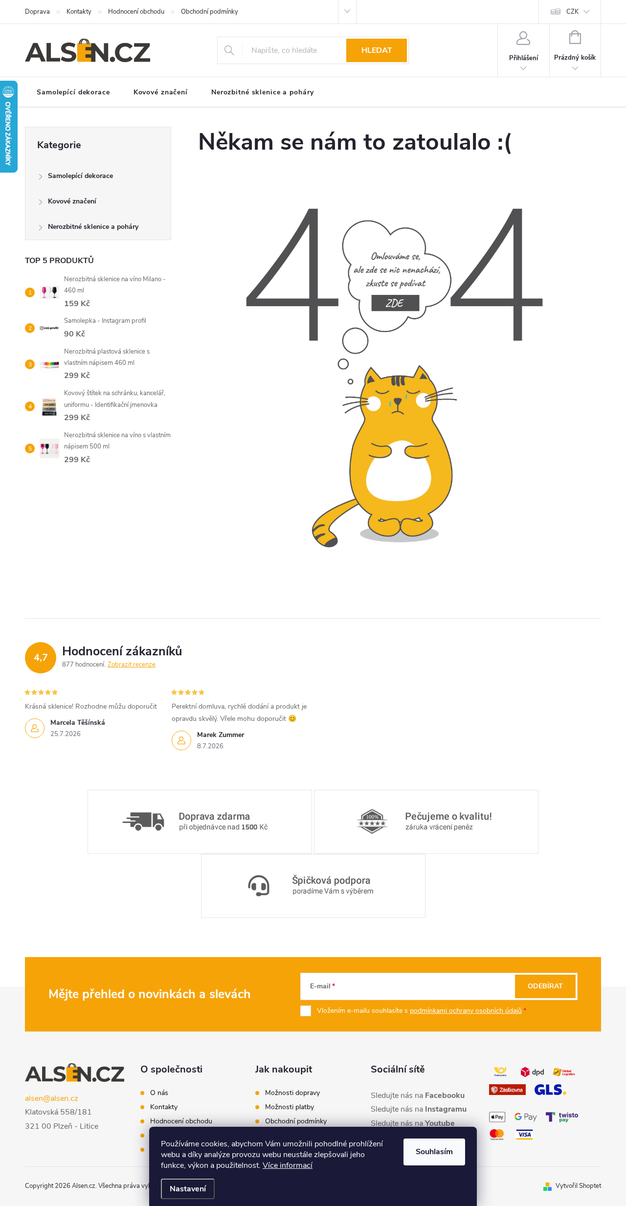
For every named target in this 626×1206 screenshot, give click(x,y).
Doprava (37, 11)
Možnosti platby (289, 1107)
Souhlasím (434, 1151)
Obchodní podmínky (209, 11)
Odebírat (545, 986)
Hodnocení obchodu (136, 11)
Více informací (288, 1165)
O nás (159, 1093)
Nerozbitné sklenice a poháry (93, 226)
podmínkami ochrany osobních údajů (466, 1010)
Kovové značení (72, 201)
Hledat (376, 50)
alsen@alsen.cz (51, 1098)
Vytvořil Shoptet (578, 1186)
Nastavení (188, 1189)
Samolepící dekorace (80, 175)
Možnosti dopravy (292, 1093)
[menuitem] (73, 92)
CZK (572, 11)
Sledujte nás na (418, 1095)
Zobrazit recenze (132, 664)
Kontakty (79, 11)
